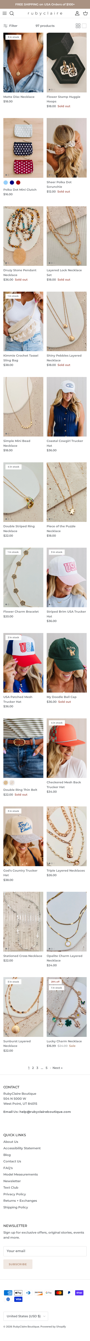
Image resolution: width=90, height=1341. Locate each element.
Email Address (39, 559)
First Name (39, 553)
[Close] (54, 540)
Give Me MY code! (40, 569)
